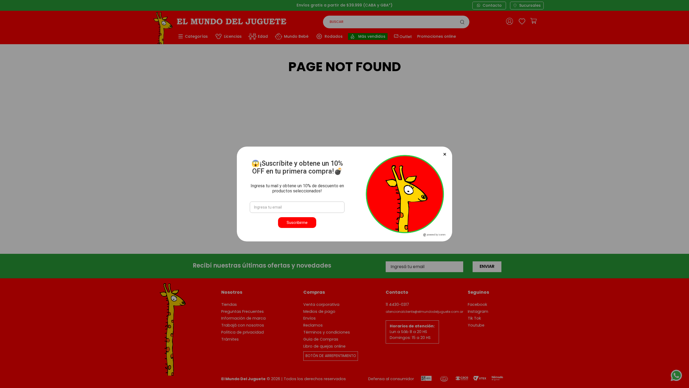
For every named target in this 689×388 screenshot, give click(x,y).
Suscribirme (297, 222)
